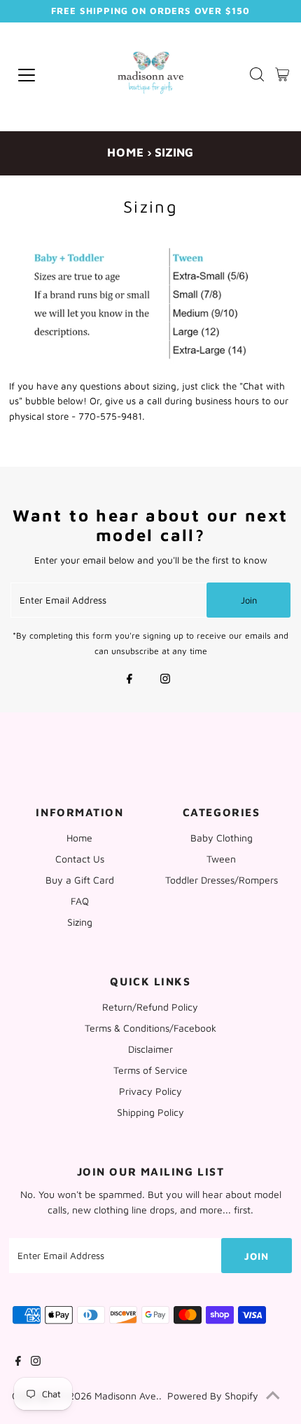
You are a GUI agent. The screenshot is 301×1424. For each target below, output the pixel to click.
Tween (221, 859)
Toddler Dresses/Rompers (221, 880)
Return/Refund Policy (150, 1007)
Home (125, 152)
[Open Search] (257, 75)
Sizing (79, 922)
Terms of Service (150, 1070)
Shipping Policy (150, 1112)
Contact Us (79, 859)
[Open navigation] (46, 75)
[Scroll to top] (273, 1396)
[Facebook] (129, 680)
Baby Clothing (221, 838)
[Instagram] (165, 680)
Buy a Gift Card (80, 880)
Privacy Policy (150, 1091)
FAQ (80, 901)
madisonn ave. (126, 1396)
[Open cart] (282, 75)
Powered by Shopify (212, 1396)
